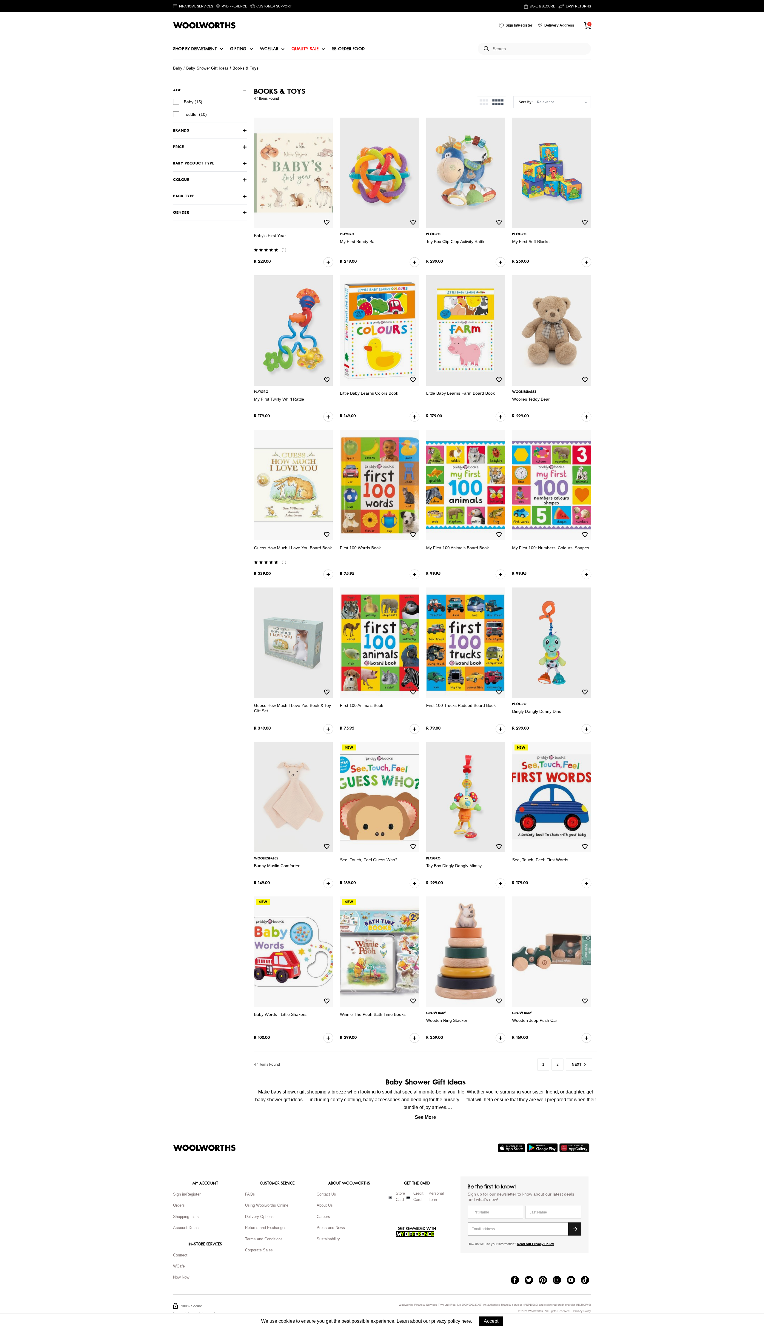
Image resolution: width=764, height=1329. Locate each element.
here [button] (466, 1321)
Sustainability (328, 1239)
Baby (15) (193, 101)
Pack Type (184, 196)
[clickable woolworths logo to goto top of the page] (204, 1148)
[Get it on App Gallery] (575, 1147)
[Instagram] (560, 1280)
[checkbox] (176, 102)
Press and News (331, 1227)
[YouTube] (574, 1280)
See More (425, 1117)
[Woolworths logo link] (204, 25)
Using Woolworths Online (266, 1205)
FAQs (250, 1194)
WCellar (269, 49)
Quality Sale (305, 49)
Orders (179, 1205)
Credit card (418, 1196)
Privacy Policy (582, 1311)
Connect (180, 1255)
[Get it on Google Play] (543, 1147)
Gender (181, 212)
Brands (181, 130)
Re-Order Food (348, 49)
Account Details (187, 1227)
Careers (323, 1216)
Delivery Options (259, 1216)
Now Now (181, 1277)
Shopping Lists (186, 1216)
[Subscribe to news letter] (574, 1229)
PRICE (178, 147)
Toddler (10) (195, 114)
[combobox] (539, 49)
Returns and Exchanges (265, 1227)
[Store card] (390, 1197)
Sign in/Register (187, 1194)
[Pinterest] (546, 1280)
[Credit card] (408, 1197)
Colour (181, 180)
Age (177, 90)
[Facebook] (518, 1280)
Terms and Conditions (264, 1239)
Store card (400, 1196)
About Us (325, 1205)
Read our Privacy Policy (535, 1244)
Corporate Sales (259, 1250)
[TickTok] (588, 1280)
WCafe (179, 1266)
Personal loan (436, 1196)
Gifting (238, 49)
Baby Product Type (193, 163)
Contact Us (326, 1194)
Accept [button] (491, 1321)
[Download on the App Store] (512, 1147)
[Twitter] (532, 1280)
